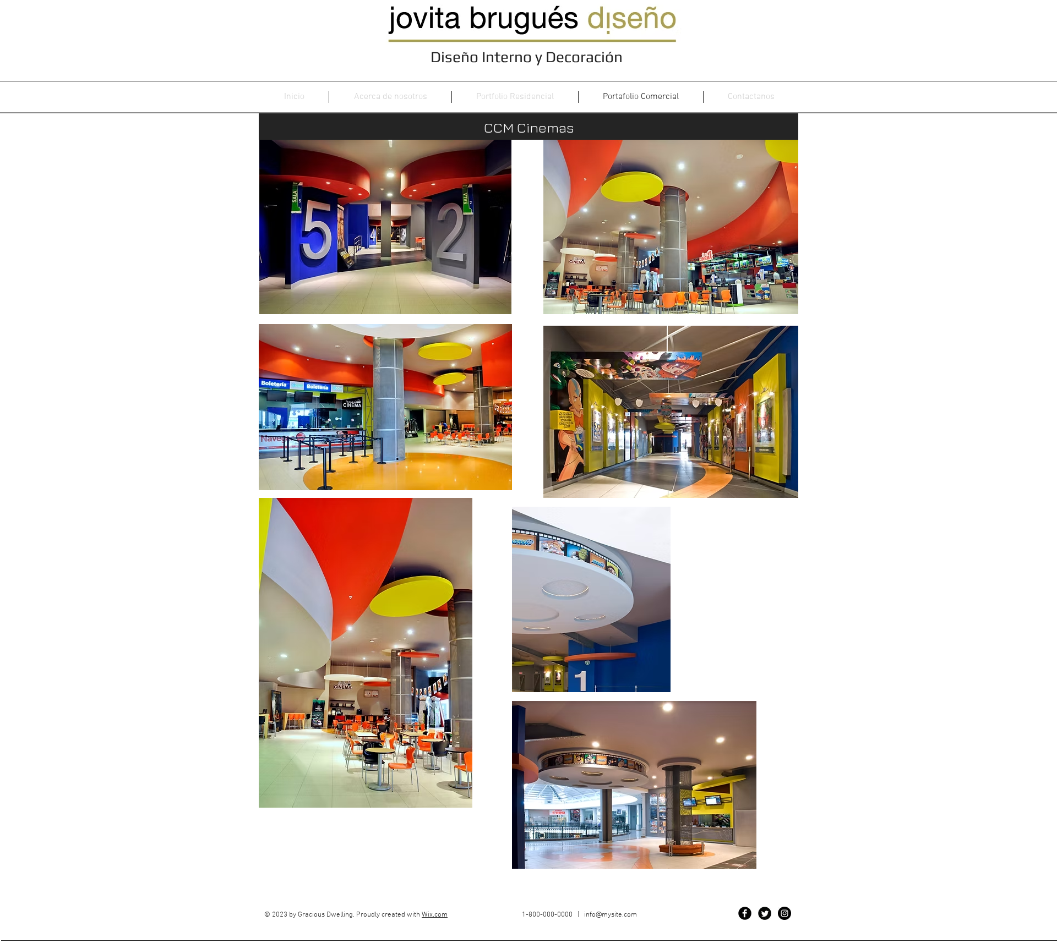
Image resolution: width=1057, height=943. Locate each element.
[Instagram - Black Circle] (784, 913)
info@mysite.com (610, 915)
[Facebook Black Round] (744, 913)
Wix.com (435, 915)
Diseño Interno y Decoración (528, 56)
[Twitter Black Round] (764, 913)
